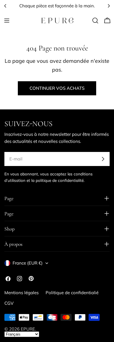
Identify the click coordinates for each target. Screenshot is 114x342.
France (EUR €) (28, 263)
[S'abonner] (103, 159)
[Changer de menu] (7, 20)
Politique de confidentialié (72, 292)
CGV (8, 303)
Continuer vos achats (57, 88)
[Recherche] (95, 20)
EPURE (28, 329)
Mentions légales (21, 292)
